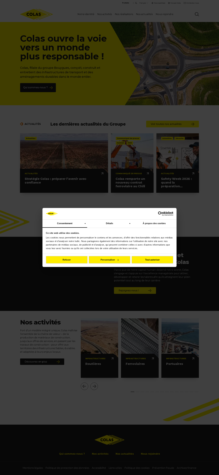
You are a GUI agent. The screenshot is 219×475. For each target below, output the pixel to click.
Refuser (67, 259)
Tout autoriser (152, 259)
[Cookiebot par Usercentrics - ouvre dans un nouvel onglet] (160, 213)
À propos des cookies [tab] (154, 223)
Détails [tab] (109, 223)
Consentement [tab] (64, 223)
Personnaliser (108, 259)
